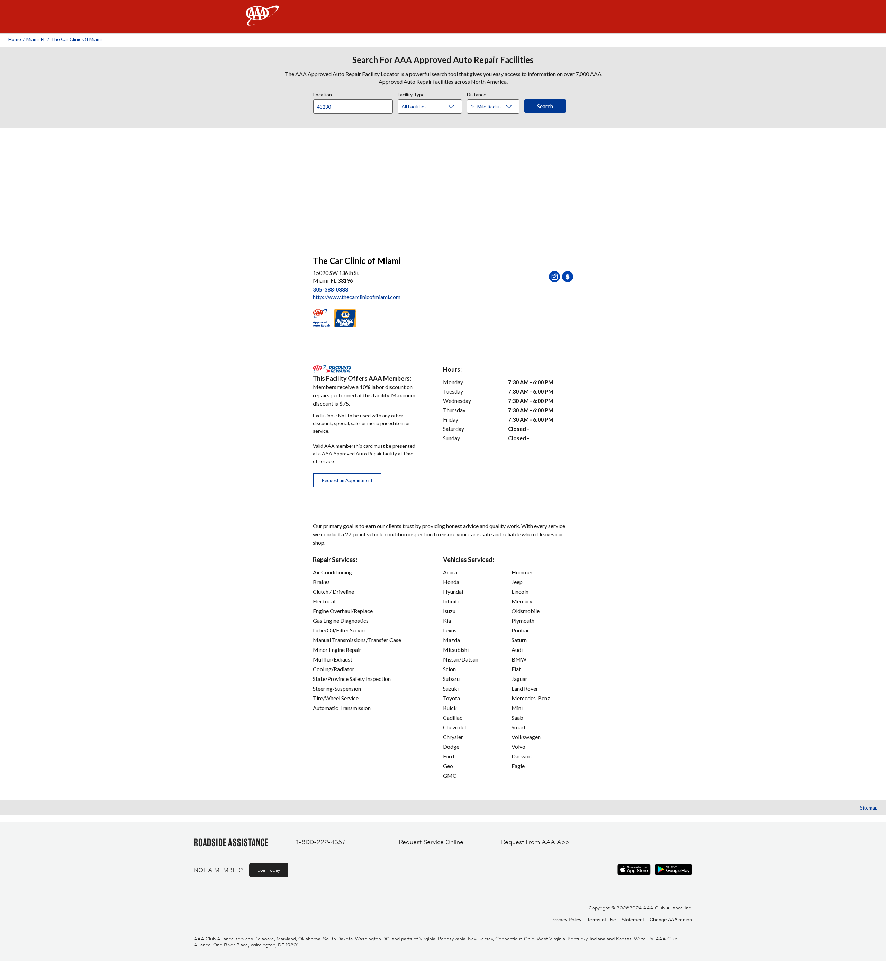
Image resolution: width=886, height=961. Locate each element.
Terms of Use (601, 919)
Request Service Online (431, 842)
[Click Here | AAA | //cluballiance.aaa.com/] (262, 21)
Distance (476, 94)
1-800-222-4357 (320, 842)
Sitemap (869, 808)
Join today (268, 870)
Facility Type (411, 94)
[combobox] (355, 105)
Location (322, 94)
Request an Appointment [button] (347, 480)
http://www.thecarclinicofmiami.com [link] (356, 297)
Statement (633, 919)
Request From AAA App (535, 842)
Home (14, 39)
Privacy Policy (566, 919)
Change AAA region (671, 919)
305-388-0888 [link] (330, 289)
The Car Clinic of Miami (76, 39)
